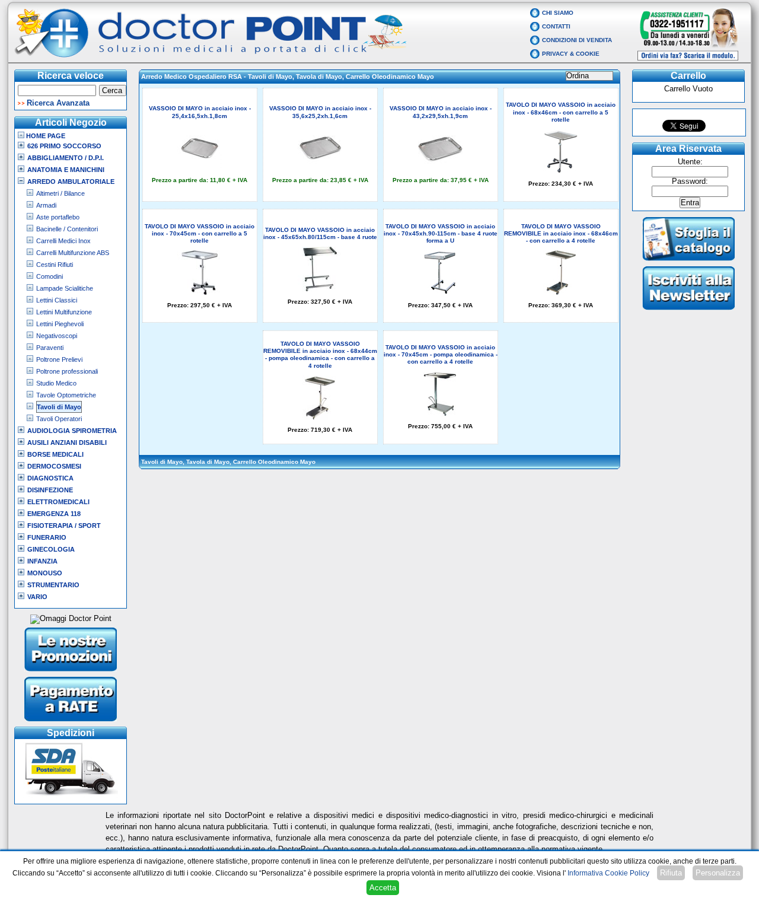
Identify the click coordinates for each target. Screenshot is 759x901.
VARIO (37, 596)
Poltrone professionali (67, 371)
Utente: (690, 162)
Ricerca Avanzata (58, 103)
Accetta (382, 887)
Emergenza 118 (54, 513)
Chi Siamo (557, 12)
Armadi (46, 205)
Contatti (556, 26)
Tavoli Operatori (59, 418)
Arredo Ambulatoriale (70, 181)
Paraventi (49, 347)
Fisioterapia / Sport (64, 525)
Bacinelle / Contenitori (67, 229)
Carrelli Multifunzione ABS (72, 252)
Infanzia (42, 561)
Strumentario (53, 584)
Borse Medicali (55, 454)
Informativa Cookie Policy (608, 873)
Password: (690, 181)
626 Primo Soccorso (64, 145)
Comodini (49, 276)
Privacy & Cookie (570, 53)
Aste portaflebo (57, 217)
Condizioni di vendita (577, 40)
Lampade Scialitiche (64, 288)
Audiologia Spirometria (72, 430)
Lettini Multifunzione (64, 312)
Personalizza (718, 872)
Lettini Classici (56, 300)
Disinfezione (50, 490)
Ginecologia (51, 549)
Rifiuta (671, 872)
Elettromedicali (58, 501)
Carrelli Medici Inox (63, 240)
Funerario (46, 537)
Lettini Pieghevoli (60, 323)
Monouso (44, 573)
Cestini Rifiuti (54, 264)
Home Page (44, 135)
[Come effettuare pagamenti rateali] (70, 722)
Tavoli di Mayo (59, 406)
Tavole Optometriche (66, 395)
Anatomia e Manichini (65, 169)
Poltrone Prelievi (59, 359)
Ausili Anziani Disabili (67, 442)
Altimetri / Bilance (60, 193)
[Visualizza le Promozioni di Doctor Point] (70, 672)
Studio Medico (56, 383)
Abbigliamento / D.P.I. (65, 157)
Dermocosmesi (54, 466)
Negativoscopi (56, 335)
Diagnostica (50, 478)
